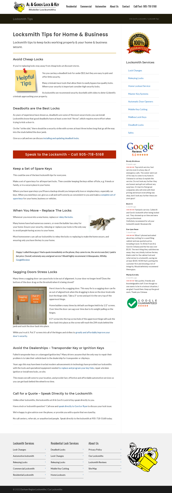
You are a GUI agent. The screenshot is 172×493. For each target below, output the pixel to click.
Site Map (93, 468)
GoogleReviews (23, 259)
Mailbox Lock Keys (137, 117)
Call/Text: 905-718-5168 (145, 6)
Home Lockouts (58, 475)
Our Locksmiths (96, 456)
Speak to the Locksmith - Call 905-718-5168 (64, 154)
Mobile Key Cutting (137, 109)
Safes (131, 132)
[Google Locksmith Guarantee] (142, 303)
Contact (126, 6)
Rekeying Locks (136, 78)
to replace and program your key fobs (76, 368)
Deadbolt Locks (136, 124)
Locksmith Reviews (98, 462)
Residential (71, 6)
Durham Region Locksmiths (33, 489)
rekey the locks (66, 217)
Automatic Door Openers (140, 101)
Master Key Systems (138, 93)
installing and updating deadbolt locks (61, 138)
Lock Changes (135, 70)
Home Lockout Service (139, 86)
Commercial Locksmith (24, 468)
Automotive (100, 6)
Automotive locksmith (23, 456)
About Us (114, 6)
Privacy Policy (95, 449)
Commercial (86, 6)
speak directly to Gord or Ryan (73, 406)
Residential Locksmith (23, 475)
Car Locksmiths (55, 489)
